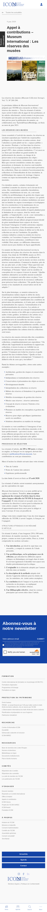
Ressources (9, 743)
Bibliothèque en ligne (9, 753)
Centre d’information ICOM (11, 727)
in (19, 873)
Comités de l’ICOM (8, 830)
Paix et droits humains (9, 758)
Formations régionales (9, 685)
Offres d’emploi (7, 796)
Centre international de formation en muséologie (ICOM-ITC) (22, 682)
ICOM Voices (6, 802)
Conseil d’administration (10, 828)
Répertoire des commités (10, 773)
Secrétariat (5, 839)
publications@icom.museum (21, 454)
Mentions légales (14, 884)
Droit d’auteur (6, 702)
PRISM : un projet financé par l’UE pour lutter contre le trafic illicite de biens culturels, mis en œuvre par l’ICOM (22, 706)
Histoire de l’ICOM (8, 822)
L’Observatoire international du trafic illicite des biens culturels (23, 710)
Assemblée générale (9, 833)
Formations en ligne (8, 690)
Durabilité (5, 730)
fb (24, 873)
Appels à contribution (9, 799)
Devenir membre (7, 791)
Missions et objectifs (9, 825)
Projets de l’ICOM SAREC (10, 805)
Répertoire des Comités (10, 771)
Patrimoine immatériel (9, 715)
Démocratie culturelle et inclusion (13, 733)
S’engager (8, 786)
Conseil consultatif (8, 836)
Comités (6, 766)
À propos (7, 817)
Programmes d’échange (10, 687)
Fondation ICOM (7, 810)
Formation (8, 676)
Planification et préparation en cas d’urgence (17, 712)
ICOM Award (6, 807)
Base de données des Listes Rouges (14, 748)
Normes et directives (9, 750)
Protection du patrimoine (17, 698)
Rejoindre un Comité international (13, 794)
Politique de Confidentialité (30, 884)
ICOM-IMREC (6, 735)
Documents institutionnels (10, 756)
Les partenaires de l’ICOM (11, 779)
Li (29, 873)
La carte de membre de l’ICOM (12, 776)
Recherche (8, 722)
